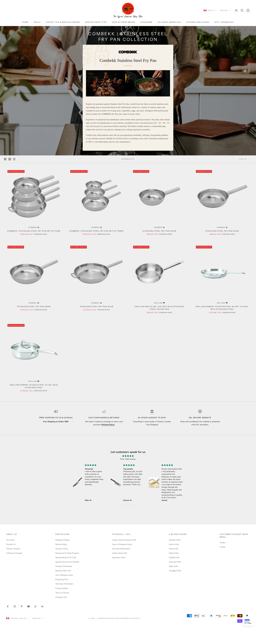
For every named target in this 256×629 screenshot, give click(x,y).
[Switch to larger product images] (5, 159)
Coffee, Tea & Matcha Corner (63, 22)
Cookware (146, 22)
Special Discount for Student (67, 562)
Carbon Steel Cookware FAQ (124, 540)
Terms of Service (62, 592)
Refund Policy (61, 544)
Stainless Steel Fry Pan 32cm (96, 307)
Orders (222, 542)
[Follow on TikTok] (35, 606)
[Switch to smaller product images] (10, 159)
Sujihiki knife (174, 557)
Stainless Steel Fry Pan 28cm (34, 307)
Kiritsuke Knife (175, 562)
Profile (222, 547)
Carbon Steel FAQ (119, 553)
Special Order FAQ (63, 570)
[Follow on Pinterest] (21, 606)
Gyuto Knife (174, 544)
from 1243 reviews (128, 459)
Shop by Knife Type (96, 22)
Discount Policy (61, 548)
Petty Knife (173, 548)
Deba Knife (173, 566)
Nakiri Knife (173, 553)
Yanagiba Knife (175, 570)
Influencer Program (14, 553)
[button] (126, 505)
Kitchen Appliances (198, 22)
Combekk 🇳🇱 (33, 227)
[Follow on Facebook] (7, 606)
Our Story (10, 540)
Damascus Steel (118, 557)
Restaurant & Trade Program (67, 553)
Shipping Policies (62, 540)
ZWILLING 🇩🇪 (159, 303)
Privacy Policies (61, 588)
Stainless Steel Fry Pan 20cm (159, 231)
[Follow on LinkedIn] (42, 606)
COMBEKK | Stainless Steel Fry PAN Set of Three (96, 231)
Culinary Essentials (169, 22)
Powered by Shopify (129, 618)
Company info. (61, 597)
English (224, 10)
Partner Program (13, 548)
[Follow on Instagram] (14, 606)
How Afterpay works (64, 575)
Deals (37, 22)
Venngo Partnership (63, 566)
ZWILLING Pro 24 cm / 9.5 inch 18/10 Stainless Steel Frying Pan (159, 308)
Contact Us (11, 544)
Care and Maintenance (121, 548)
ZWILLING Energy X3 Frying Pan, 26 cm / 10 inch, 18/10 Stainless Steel (222, 308)
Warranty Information (64, 584)
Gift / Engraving (224, 22)
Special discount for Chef (65, 557)
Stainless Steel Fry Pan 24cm (222, 231)
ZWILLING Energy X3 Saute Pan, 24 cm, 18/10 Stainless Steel (34, 386)
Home (25, 22)
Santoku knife (174, 540)
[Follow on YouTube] (28, 606)
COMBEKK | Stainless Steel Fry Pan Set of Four (33, 231)
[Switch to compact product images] (14, 159)
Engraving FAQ (61, 579)
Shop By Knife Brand (123, 22)
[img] (128, 456)
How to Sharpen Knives (122, 544)
